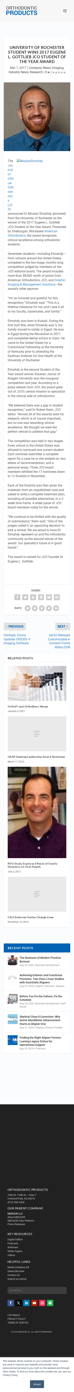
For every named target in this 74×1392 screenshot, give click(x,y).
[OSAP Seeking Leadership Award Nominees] (37, 733)
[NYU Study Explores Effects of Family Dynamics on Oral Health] (37, 812)
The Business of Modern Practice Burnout (40, 959)
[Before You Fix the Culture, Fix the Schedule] (13, 999)
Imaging (58, 68)
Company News (40, 68)
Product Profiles (53, 1027)
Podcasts (41, 1048)
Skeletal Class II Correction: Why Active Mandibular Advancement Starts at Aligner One (40, 1020)
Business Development (48, 965)
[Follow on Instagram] (42, 1303)
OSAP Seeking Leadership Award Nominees (36, 756)
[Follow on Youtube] (34, 1303)
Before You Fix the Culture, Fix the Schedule (41, 998)
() (11, 187)
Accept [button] (37, 1384)
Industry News (18, 72)
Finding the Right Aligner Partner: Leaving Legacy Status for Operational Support (41, 1041)
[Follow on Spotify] (50, 1303)
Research (36, 72)
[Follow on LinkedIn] (26, 1303)
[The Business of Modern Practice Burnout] (13, 960)
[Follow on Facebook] (10, 1303)
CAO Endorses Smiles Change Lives (31, 917)
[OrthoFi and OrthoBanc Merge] (37, 683)
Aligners (60, 986)
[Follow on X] (18, 1303)
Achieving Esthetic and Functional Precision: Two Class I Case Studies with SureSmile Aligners (42, 979)
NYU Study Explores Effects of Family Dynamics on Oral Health (32, 865)
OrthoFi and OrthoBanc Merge (28, 706)
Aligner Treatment (45, 986)
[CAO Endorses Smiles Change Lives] (37, 894)
